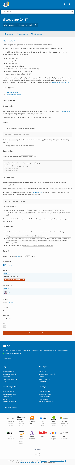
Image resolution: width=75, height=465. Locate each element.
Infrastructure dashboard (46, 374)
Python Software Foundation (30, 350)
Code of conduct (43, 397)
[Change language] (69, 4)
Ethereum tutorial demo (13, 95)
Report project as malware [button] (37, 333)
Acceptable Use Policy (45, 402)
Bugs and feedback (8, 392)
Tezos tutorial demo (12, 92)
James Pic (11, 302)
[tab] (9, 34)
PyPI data (6, 273)
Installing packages (8, 372)
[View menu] (64, 4)
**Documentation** (9, 41)
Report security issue (45, 394)
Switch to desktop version (10, 407)
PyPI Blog (41, 372)
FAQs (4, 382)
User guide (6, 377)
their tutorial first (66, 111)
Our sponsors (42, 382)
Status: (12, 354)
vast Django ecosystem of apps (61, 82)
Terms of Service (43, 392)
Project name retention (9, 379)
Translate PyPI (7, 397)
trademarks (44, 461)
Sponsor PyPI (6, 399)
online (18, 256)
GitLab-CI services (36, 192)
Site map (40, 463)
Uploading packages (8, 374)
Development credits (9, 402)
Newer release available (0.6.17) (14, 279)
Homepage (8, 265)
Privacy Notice (43, 399)
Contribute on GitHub (9, 394)
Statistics (41, 377)
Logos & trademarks (44, 379)
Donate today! (7, 358)
